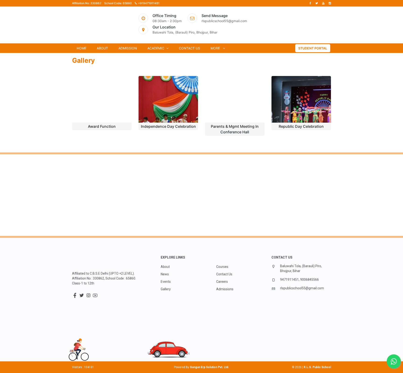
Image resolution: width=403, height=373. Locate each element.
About (102, 48)
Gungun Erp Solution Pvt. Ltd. (209, 367)
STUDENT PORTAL (312, 48)
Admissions (224, 289)
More (216, 48)
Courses (222, 267)
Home (81, 48)
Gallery (166, 289)
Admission (127, 48)
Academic (156, 48)
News (165, 274)
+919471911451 (149, 3)
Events (166, 281)
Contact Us (189, 48)
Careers (222, 281)
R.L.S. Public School (317, 367)
